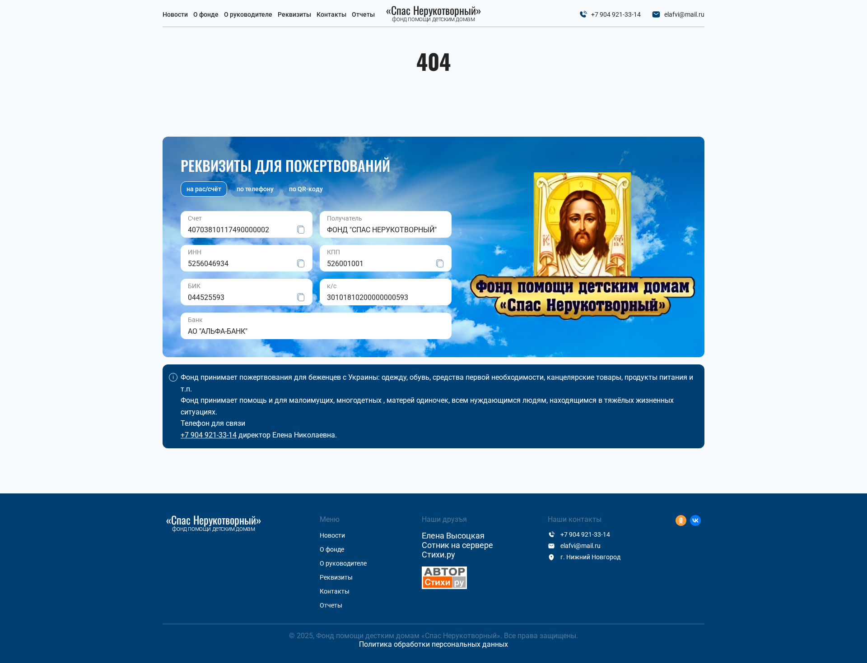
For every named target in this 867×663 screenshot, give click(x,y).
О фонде (206, 14)
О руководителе (248, 14)
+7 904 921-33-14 (616, 14)
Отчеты (363, 14)
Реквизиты (294, 14)
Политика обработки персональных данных (433, 644)
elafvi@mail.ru (684, 14)
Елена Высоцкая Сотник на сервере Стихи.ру (457, 545)
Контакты (331, 14)
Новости (175, 14)
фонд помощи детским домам (433, 14)
